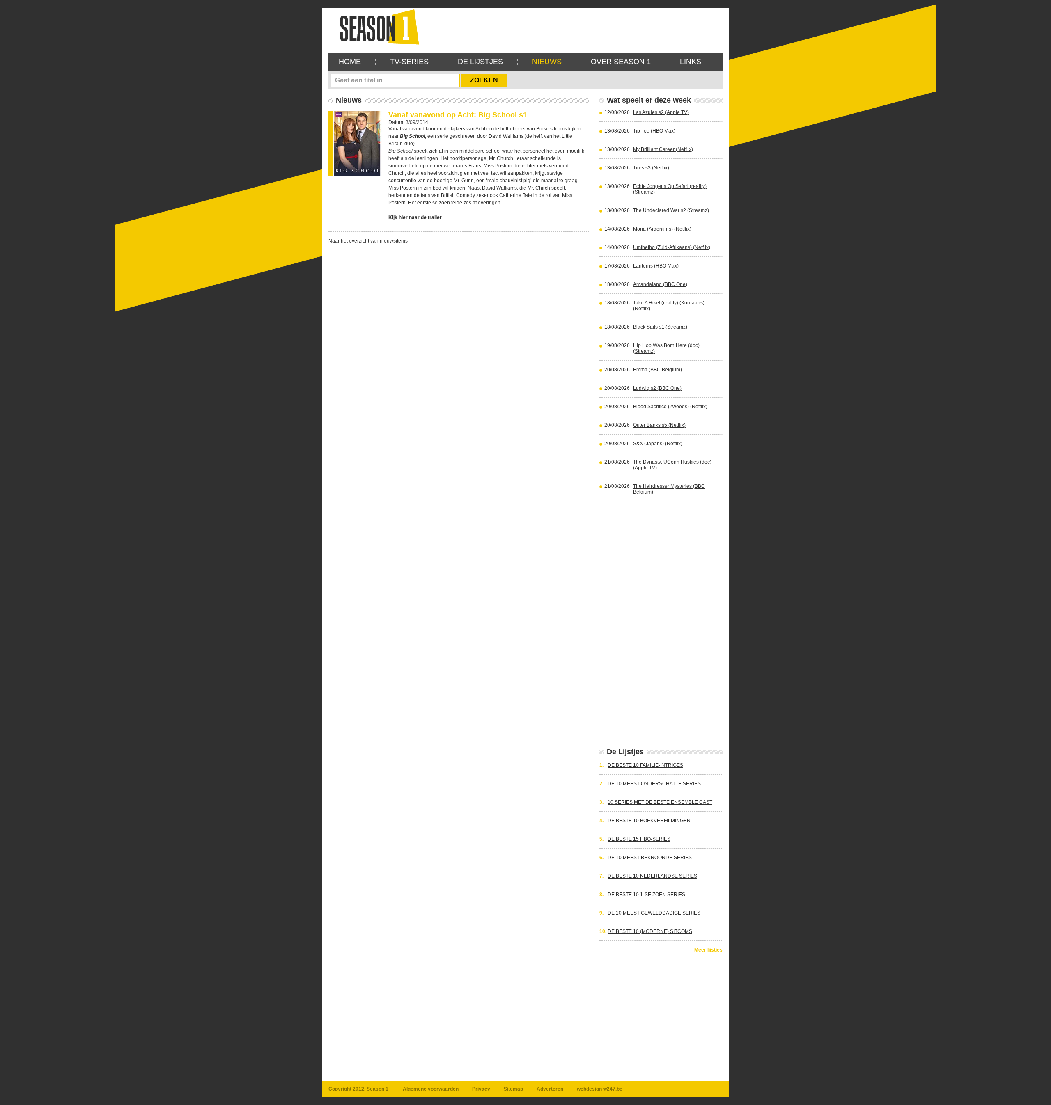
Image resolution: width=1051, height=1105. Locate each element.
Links (690, 61)
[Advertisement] (573, 26)
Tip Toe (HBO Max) (654, 131)
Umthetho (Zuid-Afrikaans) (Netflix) (671, 247)
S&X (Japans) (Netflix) (657, 443)
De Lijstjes (480, 61)
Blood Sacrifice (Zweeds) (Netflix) (670, 407)
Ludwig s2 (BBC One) (657, 388)
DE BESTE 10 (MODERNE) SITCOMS (650, 931)
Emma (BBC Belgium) (657, 370)
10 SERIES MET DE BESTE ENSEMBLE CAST (660, 802)
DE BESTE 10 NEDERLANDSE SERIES (652, 876)
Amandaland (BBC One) (660, 284)
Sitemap (513, 1089)
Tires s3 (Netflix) (651, 168)
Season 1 (376, 26)
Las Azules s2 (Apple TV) (661, 112)
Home (350, 61)
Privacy (481, 1089)
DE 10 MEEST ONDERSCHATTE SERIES (654, 784)
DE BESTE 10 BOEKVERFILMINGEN (649, 821)
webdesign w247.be (599, 1089)
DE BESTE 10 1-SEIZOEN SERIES (646, 894)
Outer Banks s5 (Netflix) (659, 425)
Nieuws (547, 61)
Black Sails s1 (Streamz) (660, 327)
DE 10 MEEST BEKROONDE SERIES (650, 857)
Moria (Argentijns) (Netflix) (662, 229)
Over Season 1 (621, 61)
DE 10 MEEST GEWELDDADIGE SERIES (654, 913)
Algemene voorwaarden (431, 1089)
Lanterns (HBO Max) (656, 266)
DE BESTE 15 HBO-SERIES (639, 839)
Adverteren (550, 1089)
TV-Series (409, 61)
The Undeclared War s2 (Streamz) (671, 210)
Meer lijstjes (708, 950)
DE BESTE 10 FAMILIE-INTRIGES (645, 765)
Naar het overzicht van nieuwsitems (368, 241)
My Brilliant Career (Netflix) (663, 149)
